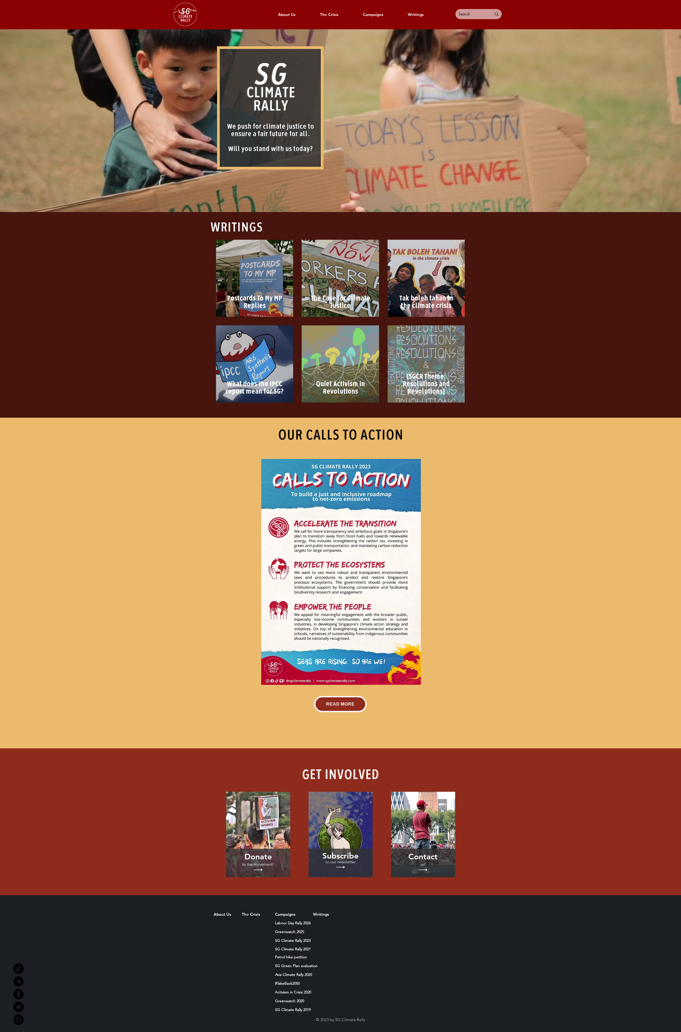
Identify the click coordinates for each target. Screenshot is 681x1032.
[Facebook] (18, 994)
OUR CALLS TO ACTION (340, 435)
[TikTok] (18, 968)
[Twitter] (18, 1007)
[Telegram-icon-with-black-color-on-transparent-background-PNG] (18, 981)
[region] (258, 834)
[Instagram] (18, 1019)
